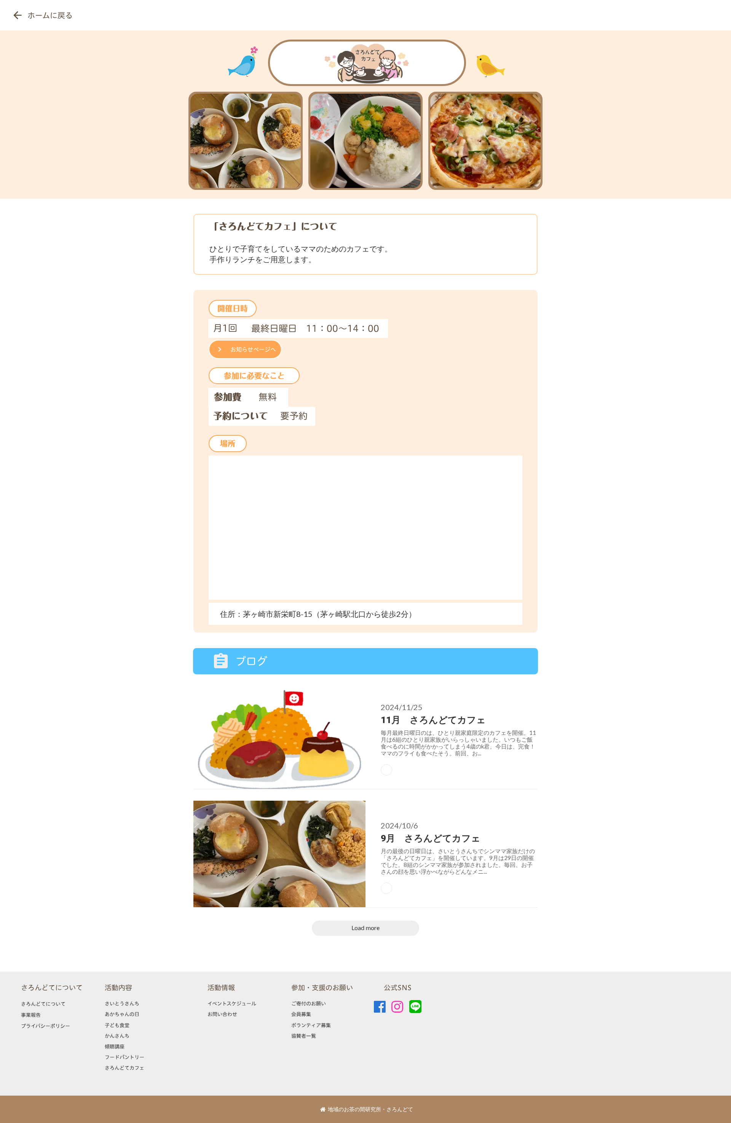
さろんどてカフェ (124, 1067)
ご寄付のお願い (308, 1003)
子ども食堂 (117, 1025)
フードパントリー (124, 1057)
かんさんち (117, 1035)
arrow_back (17, 15)
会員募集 (301, 1014)
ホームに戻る (50, 15)
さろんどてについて (52, 987)
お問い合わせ (222, 1014)
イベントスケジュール (231, 1003)
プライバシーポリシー (45, 1026)
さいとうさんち (122, 1003)
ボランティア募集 (311, 1025)
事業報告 (31, 1014)
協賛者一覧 (303, 1035)
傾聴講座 (114, 1046)
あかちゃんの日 (122, 1014)
